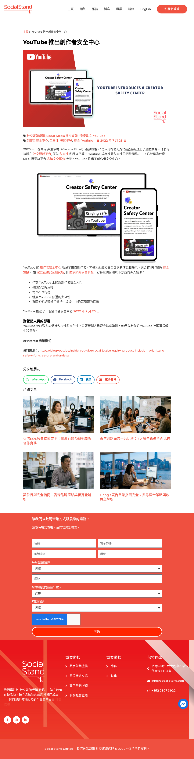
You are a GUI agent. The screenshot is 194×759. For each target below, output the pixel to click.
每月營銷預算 (41, 562)
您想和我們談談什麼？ (47, 587)
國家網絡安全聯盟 (81, 272)
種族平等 (66, 141)
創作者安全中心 (37, 141)
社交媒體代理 (105, 749)
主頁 (71, 9)
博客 (107, 9)
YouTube (99, 136)
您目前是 (38, 602)
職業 (119, 9)
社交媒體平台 (42, 154)
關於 (83, 9)
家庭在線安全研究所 (50, 272)
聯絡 (131, 9)
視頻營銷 (85, 136)
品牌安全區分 (56, 159)
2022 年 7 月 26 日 (86, 311)
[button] (172, 9)
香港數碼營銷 (86, 749)
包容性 (54, 141)
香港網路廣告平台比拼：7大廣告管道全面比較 (135, 439)
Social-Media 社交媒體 (62, 136)
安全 (77, 141)
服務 (95, 9)
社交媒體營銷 (36, 136)
